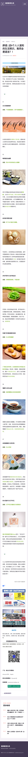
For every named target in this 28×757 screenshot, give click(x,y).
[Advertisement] (14, 23)
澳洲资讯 (8, 41)
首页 (3, 41)
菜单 (25, 4)
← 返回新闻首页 (7, 693)
